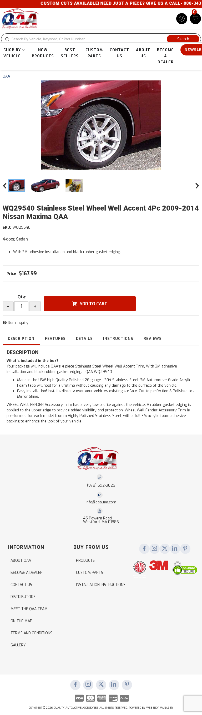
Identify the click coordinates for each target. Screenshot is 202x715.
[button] (101, 39)
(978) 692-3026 (101, 485)
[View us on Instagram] (154, 548)
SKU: (7, 227)
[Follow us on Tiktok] (175, 548)
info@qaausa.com (101, 502)
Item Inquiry (18, 322)
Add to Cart (93, 304)
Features (55, 338)
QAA (6, 76)
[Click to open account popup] (181, 18)
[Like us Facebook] (144, 548)
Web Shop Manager (159, 707)
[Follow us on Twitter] (164, 548)
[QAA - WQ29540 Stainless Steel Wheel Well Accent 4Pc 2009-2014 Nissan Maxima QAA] (101, 125)
